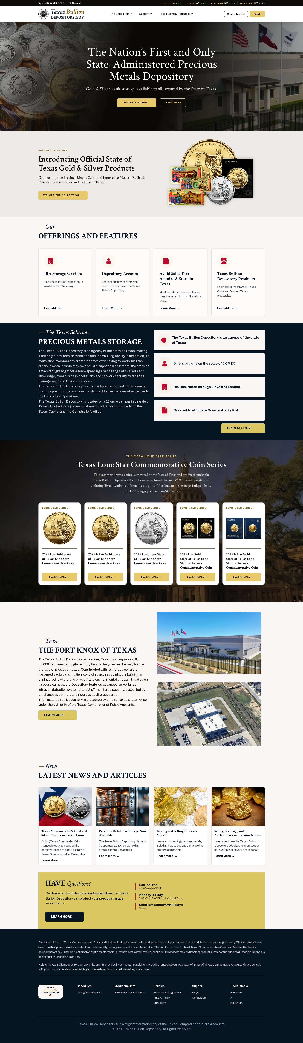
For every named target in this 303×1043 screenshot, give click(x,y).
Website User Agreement (168, 992)
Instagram (236, 1002)
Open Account (240, 428)
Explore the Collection (63, 195)
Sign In (257, 14)
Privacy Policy (162, 997)
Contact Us (199, 997)
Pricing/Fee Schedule (89, 992)
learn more (61, 916)
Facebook (236, 992)
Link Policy (160, 1002)
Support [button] (144, 13)
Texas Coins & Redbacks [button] (174, 13)
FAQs (195, 992)
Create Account (236, 14)
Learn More (172, 102)
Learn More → (59, 577)
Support (76, 3)
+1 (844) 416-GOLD (53, 3)
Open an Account (136, 102)
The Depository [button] (119, 13)
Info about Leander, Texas (130, 992)
